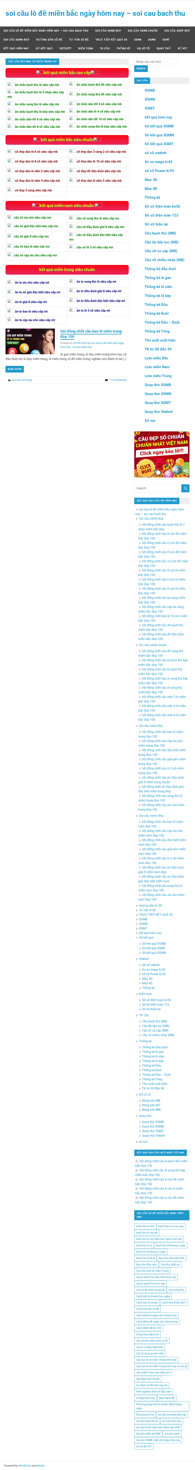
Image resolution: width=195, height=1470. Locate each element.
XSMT (165, 40)
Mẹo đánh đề (167, 1398)
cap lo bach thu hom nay (150, 1283)
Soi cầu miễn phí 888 (148, 1433)
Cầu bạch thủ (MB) (160, 233)
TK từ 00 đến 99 (158, 349)
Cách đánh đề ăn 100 (148, 1327)
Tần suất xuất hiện (160, 340)
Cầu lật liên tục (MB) (162, 242)
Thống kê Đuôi (157, 313)
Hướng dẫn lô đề (49, 40)
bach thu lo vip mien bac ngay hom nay (159, 1238)
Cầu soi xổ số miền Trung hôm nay (156, 1359)
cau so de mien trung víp (150, 1289)
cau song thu (176, 1289)
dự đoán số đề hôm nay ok (151, 1385)
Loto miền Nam (157, 367)
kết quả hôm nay (16, 48)
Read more (15, 369)
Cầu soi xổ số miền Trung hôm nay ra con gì (161, 1366)
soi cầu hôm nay (171, 1421)
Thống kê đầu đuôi (160, 269)
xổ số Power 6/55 (159, 171)
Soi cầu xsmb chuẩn (142, 31)
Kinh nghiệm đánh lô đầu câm (153, 1391)
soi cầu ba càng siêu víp (172, 1414)
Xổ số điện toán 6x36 (162, 206)
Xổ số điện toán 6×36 (156, 1000)
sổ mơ (182, 48)
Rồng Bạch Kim (145, 1414)
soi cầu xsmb (172, 1433)
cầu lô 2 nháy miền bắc (149, 1347)
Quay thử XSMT (158, 403)
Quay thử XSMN (158, 394)
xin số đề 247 (144, 1446)
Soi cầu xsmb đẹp (108, 31)
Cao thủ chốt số (170, 1264)
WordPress (24, 1465)
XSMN (152, 40)
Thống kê (123, 48)
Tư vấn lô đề (79, 40)
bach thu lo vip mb (147, 1232)
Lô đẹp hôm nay (145, 1398)
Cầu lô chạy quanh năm (150, 1353)
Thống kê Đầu (156, 304)
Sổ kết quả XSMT (159, 144)
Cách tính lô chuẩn (147, 1302)
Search (140, 68)
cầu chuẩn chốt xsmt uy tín (152, 1340)
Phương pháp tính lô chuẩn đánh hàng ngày (158, 1406)
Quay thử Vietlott (159, 411)
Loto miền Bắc (156, 358)
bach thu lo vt (144, 1245)
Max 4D (151, 188)
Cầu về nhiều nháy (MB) (165, 260)
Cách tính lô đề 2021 (174, 1302)
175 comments (118, 379)
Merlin (40, 1465)
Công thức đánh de (147, 1334)
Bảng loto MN (151, 1110)
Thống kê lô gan (158, 278)
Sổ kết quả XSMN (159, 135)
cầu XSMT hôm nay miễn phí (153, 1372)
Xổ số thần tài (156, 224)
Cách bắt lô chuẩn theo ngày (153, 1296)
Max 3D (151, 180)
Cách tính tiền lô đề (147, 1308)
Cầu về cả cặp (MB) (161, 251)
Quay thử (164, 48)
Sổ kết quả (44, 48)
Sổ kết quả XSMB (159, 126)
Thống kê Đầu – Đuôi (162, 322)
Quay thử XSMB (158, 385)
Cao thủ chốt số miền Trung (152, 1270)
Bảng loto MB (151, 1100)
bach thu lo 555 (145, 1226)
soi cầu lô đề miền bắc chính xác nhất (158, 1427)
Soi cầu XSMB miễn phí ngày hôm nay (158, 1440)
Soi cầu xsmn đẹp (16, 40)
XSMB (137, 40)
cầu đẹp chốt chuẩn (148, 1378)
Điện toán (85, 48)
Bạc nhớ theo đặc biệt (172, 1258)
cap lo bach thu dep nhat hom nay (156, 1277)
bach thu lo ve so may (171, 1226)
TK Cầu (105, 48)
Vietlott (65, 48)
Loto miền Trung (158, 376)
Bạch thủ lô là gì (145, 1258)
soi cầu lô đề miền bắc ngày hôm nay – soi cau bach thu (95, 13)
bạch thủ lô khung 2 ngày (171, 1245)
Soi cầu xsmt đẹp (177, 31)
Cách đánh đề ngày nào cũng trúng (157, 1321)
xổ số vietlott (155, 153)
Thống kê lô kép (158, 296)
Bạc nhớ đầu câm (146, 1264)
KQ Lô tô (143, 48)
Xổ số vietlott (151, 965)
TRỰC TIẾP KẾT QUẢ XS (111, 40)
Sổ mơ (150, 420)
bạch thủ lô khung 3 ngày (151, 1251)
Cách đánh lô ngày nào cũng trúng (156, 1315)
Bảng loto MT (151, 1105)
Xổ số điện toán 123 (161, 215)
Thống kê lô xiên (158, 287)
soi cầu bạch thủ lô (147, 1421)
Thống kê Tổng (157, 331)
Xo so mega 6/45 (159, 162)
